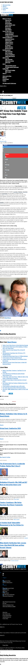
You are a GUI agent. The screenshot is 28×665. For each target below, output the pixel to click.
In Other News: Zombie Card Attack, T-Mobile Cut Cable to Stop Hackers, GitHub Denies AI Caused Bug (15, 377)
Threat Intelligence (9, 33)
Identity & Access (9, 44)
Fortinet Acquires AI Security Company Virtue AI (12, 358)
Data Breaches (8, 23)
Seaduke (2, 202)
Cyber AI (4, 73)
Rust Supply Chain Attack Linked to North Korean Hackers (14, 388)
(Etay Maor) (16, 499)
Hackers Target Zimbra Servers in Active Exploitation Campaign (15, 345)
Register (2, 425)
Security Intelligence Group (8, 605)
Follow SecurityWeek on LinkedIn (9, 606)
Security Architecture (7, 37)
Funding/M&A (5, 69)
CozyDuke (15, 192)
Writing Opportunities (7, 615)
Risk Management (7, 50)
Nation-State (8, 26)
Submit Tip (2, 627)
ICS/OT (4, 64)
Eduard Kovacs (3, 141)
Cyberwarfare (8, 20)
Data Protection (8, 53)
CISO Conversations (9, 61)
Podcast (4, 9)
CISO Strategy (6, 58)
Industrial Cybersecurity (10, 65)
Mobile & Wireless (9, 47)
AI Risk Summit (6, 593)
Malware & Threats (7, 18)
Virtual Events (5, 8)
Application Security (9, 39)
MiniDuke (20, 192)
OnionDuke (25, 192)
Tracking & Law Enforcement (11, 36)
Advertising (5, 612)
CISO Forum (7, 62)
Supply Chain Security (10, 56)
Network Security (9, 48)
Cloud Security (8, 40)
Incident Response (9, 34)
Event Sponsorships (6, 614)
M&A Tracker (8, 72)
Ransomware (8, 28)
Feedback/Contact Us (7, 617)
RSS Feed (4, 603)
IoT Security (8, 45)
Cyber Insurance (8, 51)
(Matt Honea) (16, 519)
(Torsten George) (14, 560)
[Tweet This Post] (15, 147)
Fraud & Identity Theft (10, 25)
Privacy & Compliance (10, 54)
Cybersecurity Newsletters (8, 596)
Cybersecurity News (6, 5)
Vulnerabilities (8, 29)
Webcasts (5, 6)
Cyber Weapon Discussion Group (9, 602)
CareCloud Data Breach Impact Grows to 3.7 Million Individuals (15, 356)
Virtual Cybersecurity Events (8, 588)
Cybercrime (7, 22)
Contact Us (2, 635)
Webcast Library (6, 590)
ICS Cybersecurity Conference (8, 12)
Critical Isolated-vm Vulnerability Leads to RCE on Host (14, 386)
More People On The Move (5, 457)
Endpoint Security (9, 42)
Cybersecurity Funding (10, 70)
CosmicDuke (4, 193)
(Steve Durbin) (5, 479)
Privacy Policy (5, 618)
